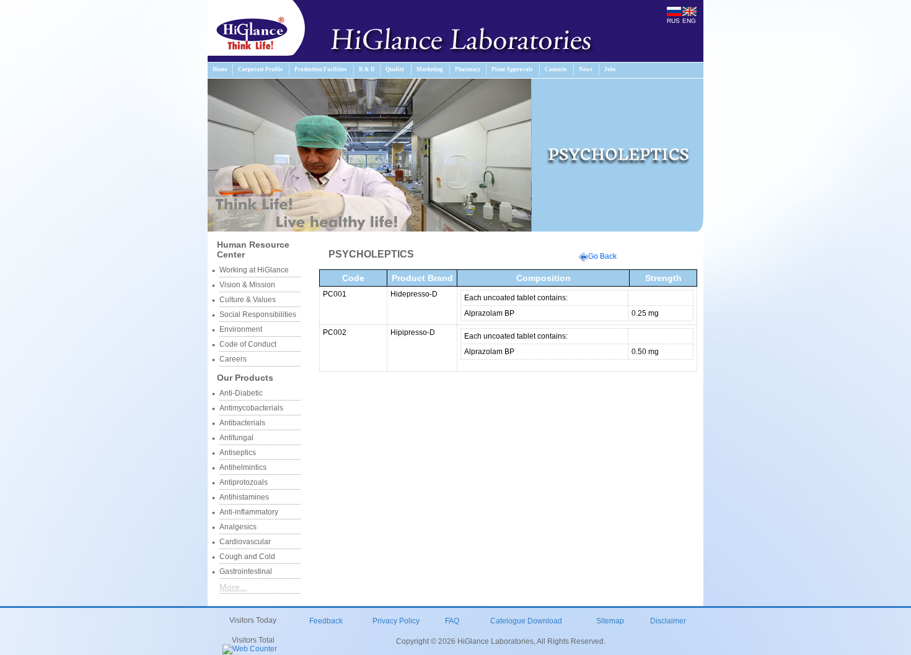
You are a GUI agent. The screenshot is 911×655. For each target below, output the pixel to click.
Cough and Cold (247, 556)
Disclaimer (668, 621)
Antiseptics (237, 452)
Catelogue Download (526, 621)
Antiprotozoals (243, 482)
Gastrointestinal (245, 571)
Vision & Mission (247, 284)
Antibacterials (242, 423)
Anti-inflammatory (248, 512)
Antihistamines (244, 497)
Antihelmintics (242, 467)
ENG (689, 20)
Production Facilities (320, 69)
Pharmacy (468, 69)
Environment (240, 329)
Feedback (326, 621)
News (585, 69)
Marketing (429, 69)
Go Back (602, 256)
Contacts (556, 69)
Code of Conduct (247, 344)
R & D (367, 69)
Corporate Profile (260, 69)
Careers (233, 359)
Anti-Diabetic (241, 393)
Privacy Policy (396, 621)
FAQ (452, 621)
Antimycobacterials (251, 408)
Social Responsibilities (257, 314)
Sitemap (610, 621)
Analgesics (238, 527)
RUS (673, 20)
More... (233, 587)
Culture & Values (247, 299)
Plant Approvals (512, 69)
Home (220, 69)
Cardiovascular (245, 541)
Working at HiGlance (254, 270)
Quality (395, 69)
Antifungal (236, 437)
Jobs (610, 69)
